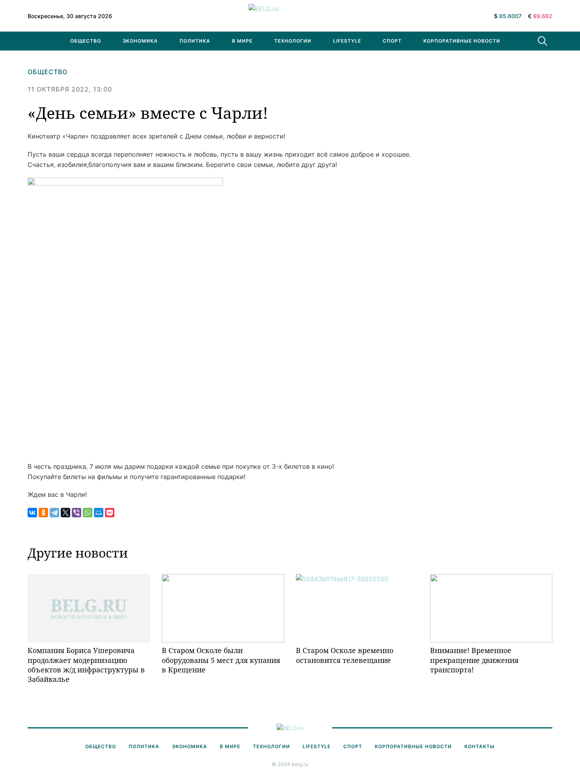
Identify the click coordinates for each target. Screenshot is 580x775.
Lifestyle (347, 41)
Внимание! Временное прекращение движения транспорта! (474, 660)
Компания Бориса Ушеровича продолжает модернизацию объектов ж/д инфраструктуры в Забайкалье (86, 665)
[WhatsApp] (87, 512)
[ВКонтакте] (32, 512)
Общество (85, 41)
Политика (195, 41)
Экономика (140, 41)
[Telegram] (54, 512)
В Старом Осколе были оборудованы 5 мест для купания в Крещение (221, 660)
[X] (65, 512)
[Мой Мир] (98, 512)
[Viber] (76, 512)
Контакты (479, 746)
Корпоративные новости (461, 41)
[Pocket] (109, 512)
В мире (242, 41)
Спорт (392, 41)
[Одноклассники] (43, 512)
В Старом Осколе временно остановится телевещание (344, 655)
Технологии (292, 41)
